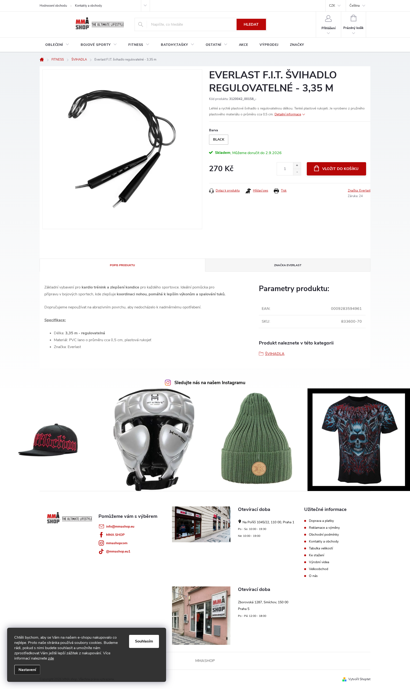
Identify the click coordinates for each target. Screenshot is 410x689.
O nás (313, 576)
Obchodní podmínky (324, 535)
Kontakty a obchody (88, 6)
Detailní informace (288, 114)
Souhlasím (144, 641)
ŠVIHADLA (274, 353)
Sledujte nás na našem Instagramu (209, 383)
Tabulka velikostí (321, 548)
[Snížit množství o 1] (297, 172)
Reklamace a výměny (324, 528)
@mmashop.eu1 (118, 551)
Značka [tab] (287, 265)
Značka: (359, 191)
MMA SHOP (115, 535)
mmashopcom (116, 543)
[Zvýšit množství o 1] (297, 165)
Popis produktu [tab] (122, 265)
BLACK (218, 139)
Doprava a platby (321, 521)
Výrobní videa (319, 562)
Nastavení (27, 669)
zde (51, 658)
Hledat (251, 24)
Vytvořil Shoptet (359, 679)
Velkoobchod (318, 569)
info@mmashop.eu (120, 526)
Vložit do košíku (340, 168)
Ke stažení (316, 555)
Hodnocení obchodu (53, 6)
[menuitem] (57, 45)
